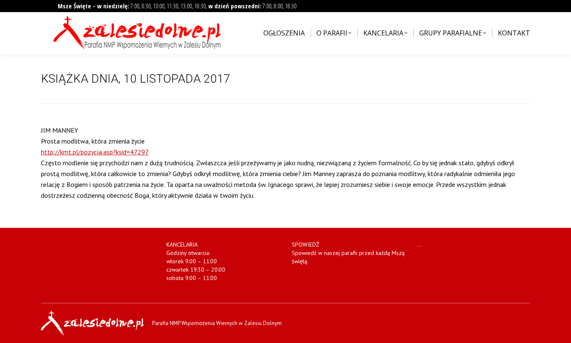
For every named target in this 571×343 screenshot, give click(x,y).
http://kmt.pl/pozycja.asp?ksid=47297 (95, 152)
